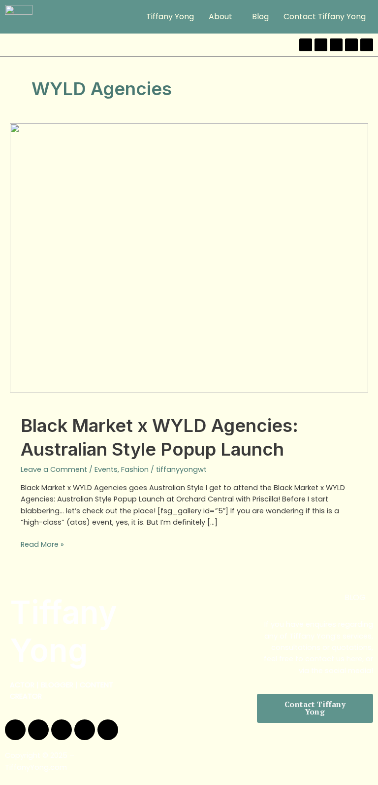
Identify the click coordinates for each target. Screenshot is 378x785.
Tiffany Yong (170, 16)
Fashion (135, 469)
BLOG (355, 597)
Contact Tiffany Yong (325, 16)
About (220, 16)
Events (106, 469)
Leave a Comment (54, 469)
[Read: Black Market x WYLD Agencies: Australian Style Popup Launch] (189, 257)
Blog (260, 16)
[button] (223, 16)
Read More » (42, 544)
